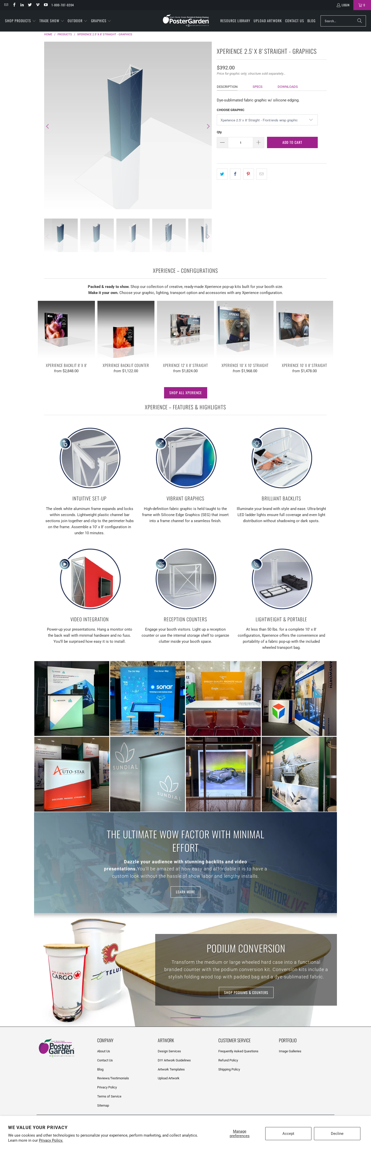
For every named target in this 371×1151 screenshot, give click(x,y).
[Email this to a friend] (261, 174)
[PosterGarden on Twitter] (30, 5)
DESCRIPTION (227, 87)
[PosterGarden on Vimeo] (37, 5)
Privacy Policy (107, 1087)
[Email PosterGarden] (6, 5)
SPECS (257, 87)
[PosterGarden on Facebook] (14, 5)
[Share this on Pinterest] (248, 174)
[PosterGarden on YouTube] (45, 5)
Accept (288, 1133)
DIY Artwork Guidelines (174, 1060)
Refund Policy (228, 1060)
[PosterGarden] (186, 21)
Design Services (169, 1051)
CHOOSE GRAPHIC (231, 110)
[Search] (359, 20)
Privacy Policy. (51, 1140)
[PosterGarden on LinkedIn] (22, 5)
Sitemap (103, 1105)
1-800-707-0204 (62, 5)
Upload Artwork (168, 1078)
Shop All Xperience (185, 392)
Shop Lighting (246, 992)
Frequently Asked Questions (238, 1051)
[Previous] (48, 126)
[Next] (208, 126)
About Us (103, 1051)
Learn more (185, 891)
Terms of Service (109, 1096)
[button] (20, 21)
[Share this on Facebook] (235, 174)
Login (346, 5)
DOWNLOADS (288, 87)
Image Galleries (290, 1051)
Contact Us (105, 1060)
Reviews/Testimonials (113, 1078)
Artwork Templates (171, 1069)
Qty (219, 132)
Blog (100, 1069)
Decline (337, 1133)
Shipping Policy (229, 1069)
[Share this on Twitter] (222, 174)
